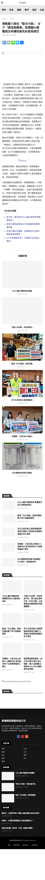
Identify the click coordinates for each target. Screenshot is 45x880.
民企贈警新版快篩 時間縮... (22, 473)
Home (4, 19)
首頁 (9, 845)
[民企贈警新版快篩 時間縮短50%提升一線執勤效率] (22, 456)
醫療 (25, 755)
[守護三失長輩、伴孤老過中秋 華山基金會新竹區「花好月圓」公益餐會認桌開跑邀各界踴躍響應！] (22, 310)
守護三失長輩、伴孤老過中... (22, 327)
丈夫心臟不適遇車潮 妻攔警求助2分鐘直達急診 (29, 503)
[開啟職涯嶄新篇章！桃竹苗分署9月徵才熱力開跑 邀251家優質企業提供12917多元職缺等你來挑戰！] (33, 649)
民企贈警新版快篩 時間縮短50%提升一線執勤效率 (28, 560)
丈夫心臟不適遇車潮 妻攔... (22, 291)
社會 (25, 748)
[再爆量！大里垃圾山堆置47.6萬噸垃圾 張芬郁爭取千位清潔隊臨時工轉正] (22, 419)
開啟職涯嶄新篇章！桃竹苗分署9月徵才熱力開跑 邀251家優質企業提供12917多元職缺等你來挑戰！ (33, 664)
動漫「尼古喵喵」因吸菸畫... (22, 364)
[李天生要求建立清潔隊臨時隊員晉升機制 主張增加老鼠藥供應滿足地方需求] (22, 383)
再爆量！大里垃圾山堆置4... (22, 436)
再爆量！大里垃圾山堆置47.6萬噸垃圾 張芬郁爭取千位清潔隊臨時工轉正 (29, 546)
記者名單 (34, 845)
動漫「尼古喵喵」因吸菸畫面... (26, 795)
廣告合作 (25, 845)
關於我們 (16, 845)
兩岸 (3, 748)
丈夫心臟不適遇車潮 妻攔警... (26, 773)
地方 (11, 19)
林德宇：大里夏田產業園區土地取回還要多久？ (18, 820)
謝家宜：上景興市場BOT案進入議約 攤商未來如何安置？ (21, 813)
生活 (25, 752)
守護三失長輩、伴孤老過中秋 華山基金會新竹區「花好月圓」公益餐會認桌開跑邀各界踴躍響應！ (33, 601)
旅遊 (3, 752)
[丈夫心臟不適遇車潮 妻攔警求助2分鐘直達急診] (22, 274)
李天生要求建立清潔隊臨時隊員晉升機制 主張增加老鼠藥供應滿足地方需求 (29, 531)
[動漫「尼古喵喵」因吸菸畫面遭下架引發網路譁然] (22, 347)
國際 (3, 758)
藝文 (3, 755)
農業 (3, 761)
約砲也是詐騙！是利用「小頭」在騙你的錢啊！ (18, 828)
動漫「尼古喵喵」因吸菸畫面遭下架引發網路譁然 (29, 516)
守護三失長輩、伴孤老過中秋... (26, 784)
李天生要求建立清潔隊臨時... (22, 400)
